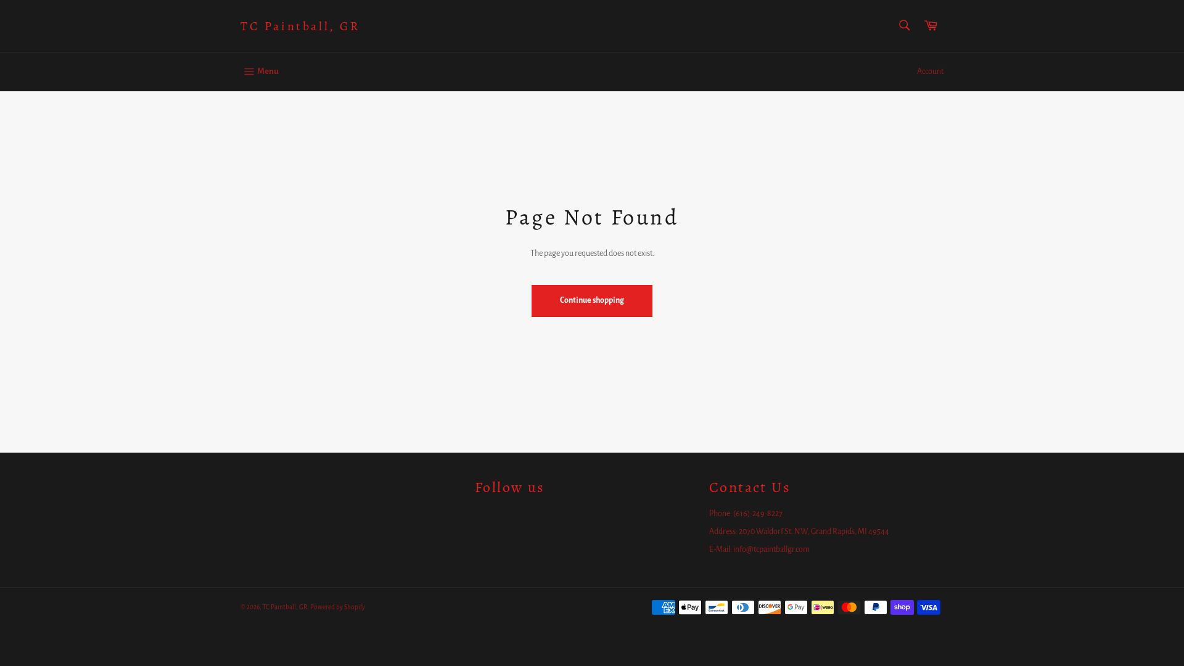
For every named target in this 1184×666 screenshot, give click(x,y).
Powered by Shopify (337, 607)
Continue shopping (592, 300)
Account (930, 71)
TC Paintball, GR (300, 26)
